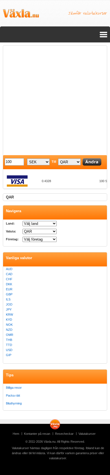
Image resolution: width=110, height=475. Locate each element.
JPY (9, 309)
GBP (9, 294)
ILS (8, 299)
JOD (9, 304)
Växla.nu (50, 441)
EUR (9, 289)
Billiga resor (14, 387)
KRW (9, 314)
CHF (9, 279)
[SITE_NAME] (21, 13)
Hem (16, 433)
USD (9, 350)
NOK (9, 324)
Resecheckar (64, 433)
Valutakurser (87, 433)
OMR (9, 334)
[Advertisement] (55, 100)
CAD (9, 274)
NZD (9, 329)
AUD (9, 269)
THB (9, 339)
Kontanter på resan (37, 433)
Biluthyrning (14, 403)
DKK (9, 284)
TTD (9, 345)
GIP (8, 355)
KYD (9, 319)
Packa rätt (13, 395)
